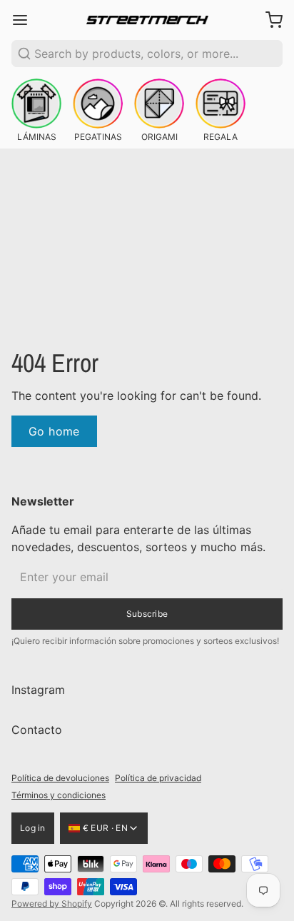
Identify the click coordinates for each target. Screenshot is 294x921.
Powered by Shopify (51, 897)
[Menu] (25, 20)
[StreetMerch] (147, 20)
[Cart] (268, 20)
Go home (54, 431)
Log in (33, 822)
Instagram (38, 701)
